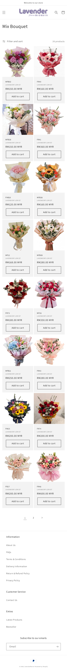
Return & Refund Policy (17, 573)
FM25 (7, 429)
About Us (11, 545)
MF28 (39, 313)
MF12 (7, 255)
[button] (3, 12)
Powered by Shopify (41, 666)
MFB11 (8, 371)
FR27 (7, 486)
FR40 (39, 82)
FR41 (39, 139)
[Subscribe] (57, 646)
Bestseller (11, 626)
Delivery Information (16, 566)
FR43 (39, 371)
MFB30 (8, 139)
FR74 (39, 429)
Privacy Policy (13, 580)
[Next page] (41, 517)
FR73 (7, 313)
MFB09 (40, 255)
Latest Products (14, 619)
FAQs (8, 552)
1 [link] (25, 517)
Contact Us (11, 600)
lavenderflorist (29, 666)
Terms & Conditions (16, 559)
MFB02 (8, 82)
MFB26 (40, 197)
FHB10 (8, 197)
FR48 (39, 486)
